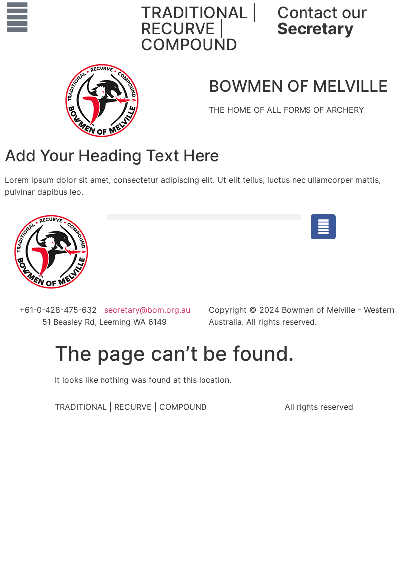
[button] (204, 217)
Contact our (322, 20)
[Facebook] (323, 226)
